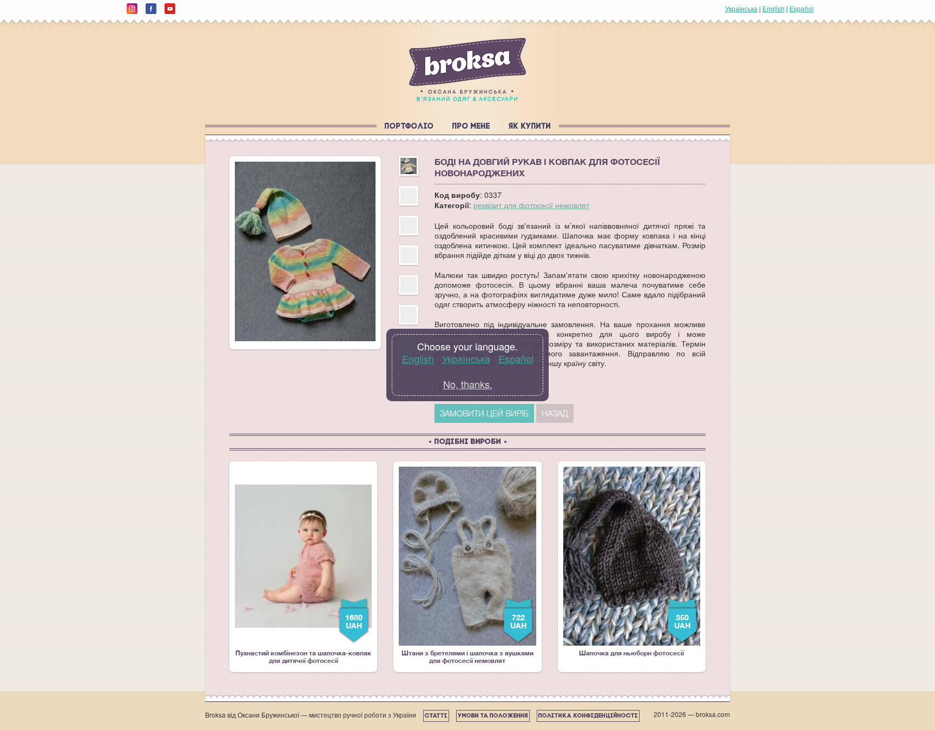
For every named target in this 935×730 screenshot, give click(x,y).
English (773, 8)
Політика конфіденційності (588, 716)
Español (801, 8)
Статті (436, 716)
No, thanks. (467, 384)
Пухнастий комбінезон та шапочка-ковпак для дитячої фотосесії (303, 566)
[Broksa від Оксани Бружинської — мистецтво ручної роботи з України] (467, 70)
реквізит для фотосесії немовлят (531, 205)
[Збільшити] (305, 251)
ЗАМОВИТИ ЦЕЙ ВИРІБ (484, 413)
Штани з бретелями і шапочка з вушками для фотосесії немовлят (467, 566)
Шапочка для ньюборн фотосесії (634, 562)
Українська (741, 8)
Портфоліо (409, 127)
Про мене (471, 127)
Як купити (530, 127)
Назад (555, 413)
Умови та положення (493, 716)
